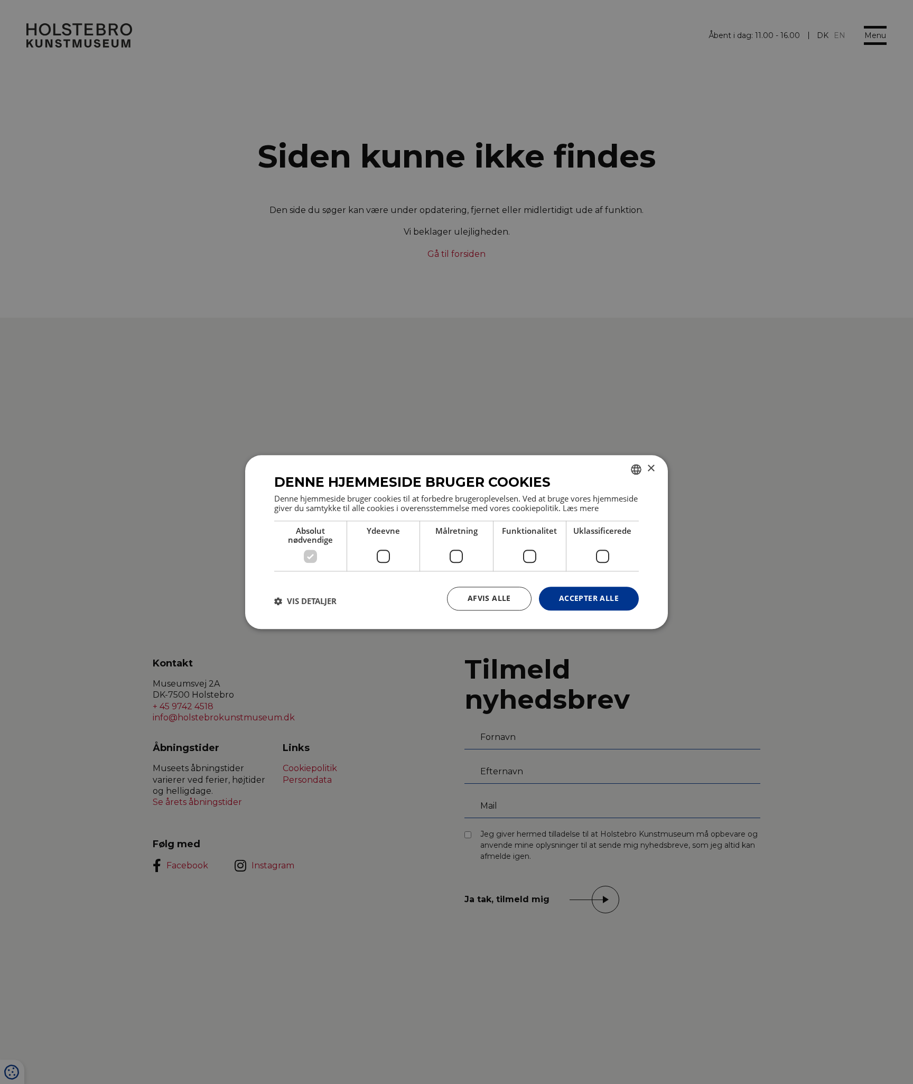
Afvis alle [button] (489, 598)
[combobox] (636, 469)
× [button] (651, 468)
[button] (305, 601)
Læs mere (581, 508)
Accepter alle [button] (589, 598)
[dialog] (456, 542)
